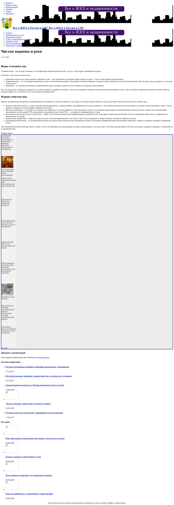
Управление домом (13, 37)
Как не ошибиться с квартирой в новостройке (29, 493)
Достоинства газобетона (5, 204)
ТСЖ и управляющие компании (19, 39)
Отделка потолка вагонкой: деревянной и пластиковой (34, 413)
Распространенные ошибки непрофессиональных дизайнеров (37, 367)
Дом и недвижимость (14, 43)
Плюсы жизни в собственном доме (23, 457)
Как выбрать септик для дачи (7, 298)
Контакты (10, 14)
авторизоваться (43, 357)
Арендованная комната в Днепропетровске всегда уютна (35, 385)
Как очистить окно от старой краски (8, 225)
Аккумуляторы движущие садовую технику (28, 403)
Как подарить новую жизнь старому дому (8, 185)
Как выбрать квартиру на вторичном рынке (29, 475)
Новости (9, 3)
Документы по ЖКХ (14, 46)
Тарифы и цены (12, 41)
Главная (9, 33)
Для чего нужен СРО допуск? (8, 247)
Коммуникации (12, 7)
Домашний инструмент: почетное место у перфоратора (7, 146)
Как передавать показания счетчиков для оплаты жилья (35, 438)
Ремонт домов (11, 5)
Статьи (8, 11)
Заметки (9, 9)
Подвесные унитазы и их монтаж (8, 332)
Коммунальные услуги (15, 35)
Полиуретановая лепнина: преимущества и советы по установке (39, 376)
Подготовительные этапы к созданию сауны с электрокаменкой (7, 172)
